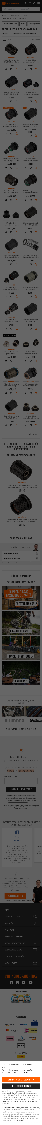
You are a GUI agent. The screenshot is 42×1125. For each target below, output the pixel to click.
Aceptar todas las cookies (19, 1079)
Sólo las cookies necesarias (20, 1086)
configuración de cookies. (15, 1072)
